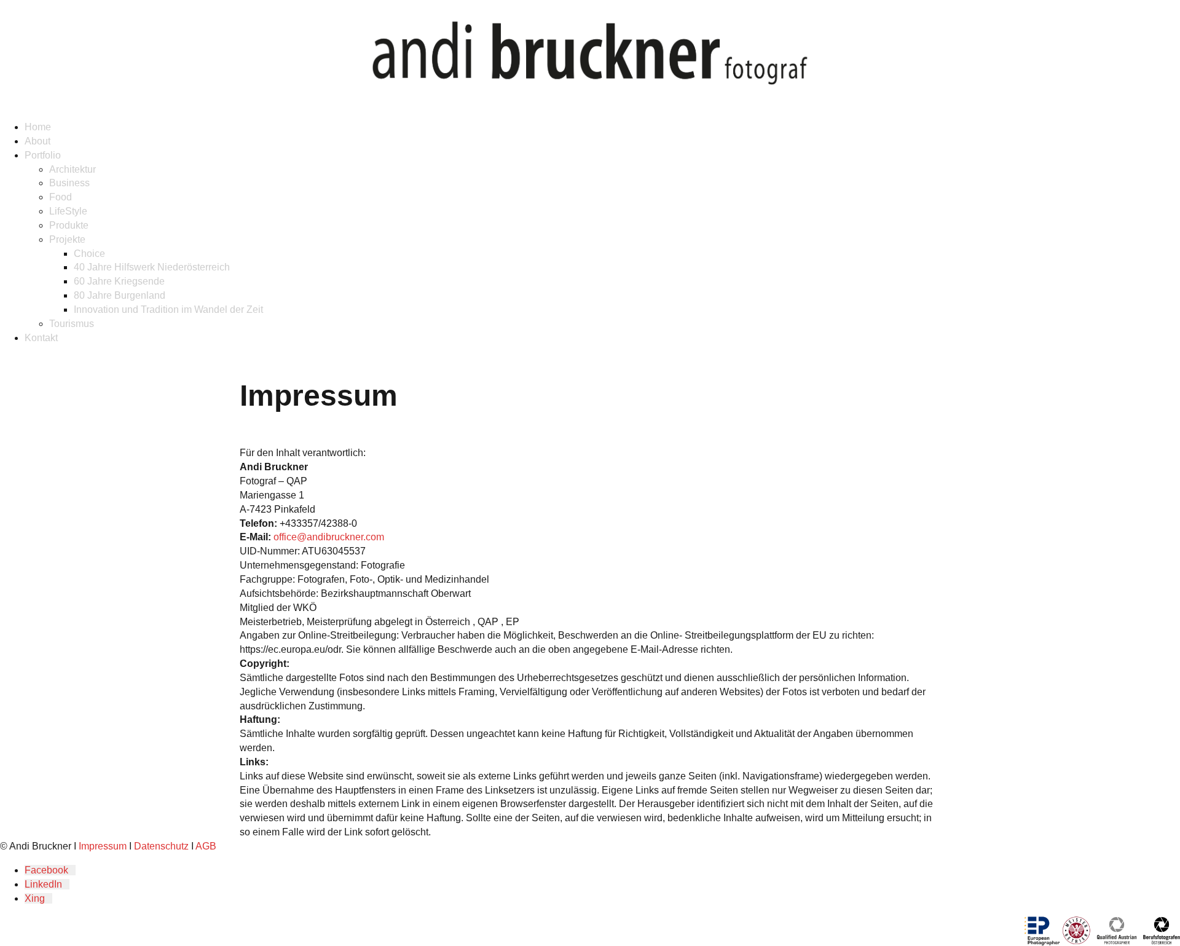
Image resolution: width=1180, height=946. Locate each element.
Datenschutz (161, 846)
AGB (205, 846)
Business (69, 183)
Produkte (68, 225)
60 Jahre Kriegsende (119, 281)
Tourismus (71, 323)
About (37, 141)
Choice (89, 253)
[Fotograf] (590, 55)
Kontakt (41, 338)
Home (38, 127)
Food (60, 197)
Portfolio (43, 155)
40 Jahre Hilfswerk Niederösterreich (152, 267)
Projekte (67, 239)
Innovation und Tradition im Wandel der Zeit (168, 309)
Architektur (72, 169)
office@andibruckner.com (328, 537)
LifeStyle (68, 211)
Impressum (103, 846)
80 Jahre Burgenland (119, 295)
